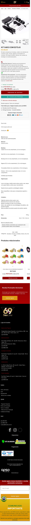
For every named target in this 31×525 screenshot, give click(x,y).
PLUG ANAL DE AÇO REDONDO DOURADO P (13, 269)
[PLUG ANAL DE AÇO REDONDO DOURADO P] (12, 255)
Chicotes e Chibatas (16, 8)
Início (2, 8)
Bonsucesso (5, 338)
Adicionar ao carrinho (15, 92)
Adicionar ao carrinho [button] (12, 278)
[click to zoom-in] (15, 24)
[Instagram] (15, 430)
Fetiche (9, 8)
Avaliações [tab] (4, 130)
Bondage (9, 233)
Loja (5, 8)
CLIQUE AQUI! (9, 80)
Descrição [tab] (3, 123)
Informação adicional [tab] (6, 127)
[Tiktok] (20, 430)
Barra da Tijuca (6, 328)
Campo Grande (6, 351)
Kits (26, 233)
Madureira (4, 362)
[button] (27, 2)
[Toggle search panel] (25, 2)
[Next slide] (26, 24)
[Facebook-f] (10, 430)
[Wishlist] (22, 246)
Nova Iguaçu (5, 373)
